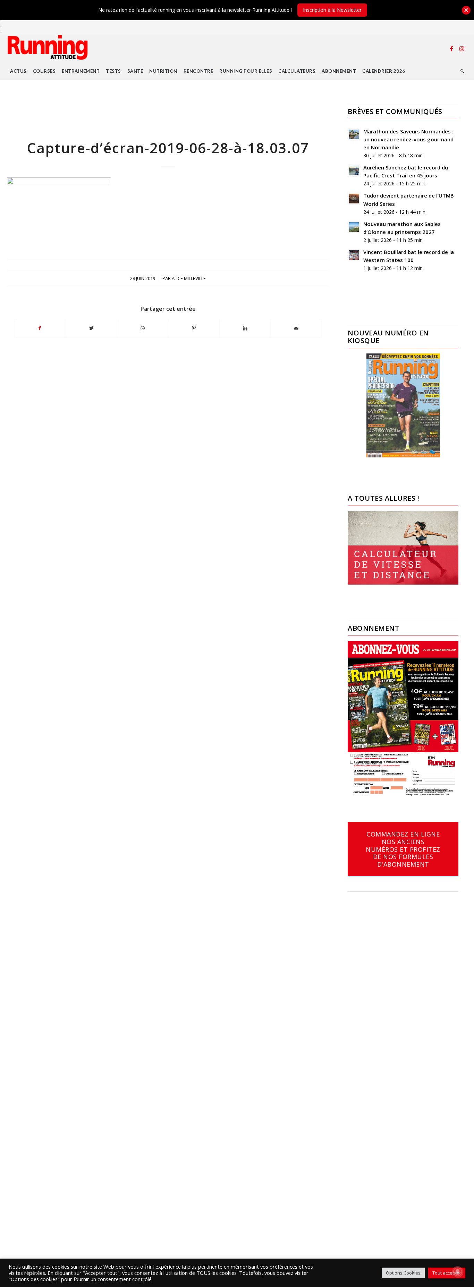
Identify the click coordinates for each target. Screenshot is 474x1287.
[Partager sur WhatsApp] (142, 328)
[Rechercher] (462, 71)
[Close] (466, 10)
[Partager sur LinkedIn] (245, 328)
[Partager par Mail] (296, 328)
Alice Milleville (189, 278)
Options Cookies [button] (403, 1273)
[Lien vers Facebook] (451, 48)
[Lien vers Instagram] (462, 48)
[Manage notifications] (457, 1271)
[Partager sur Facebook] (40, 328)
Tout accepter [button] (446, 1273)
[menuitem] (18, 71)
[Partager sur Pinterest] (193, 328)
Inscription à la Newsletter (332, 10)
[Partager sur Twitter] (91, 328)
